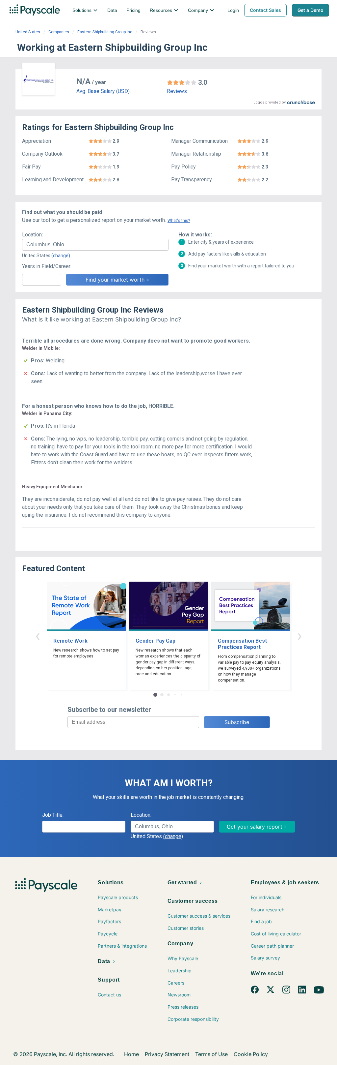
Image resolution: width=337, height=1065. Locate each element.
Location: (32, 234)
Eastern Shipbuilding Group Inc (104, 32)
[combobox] (95, 245)
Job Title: (53, 815)
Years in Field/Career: (46, 266)
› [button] (299, 635)
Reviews (177, 91)
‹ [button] (37, 635)
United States (27, 32)
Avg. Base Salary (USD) (103, 91)
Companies (58, 32)
